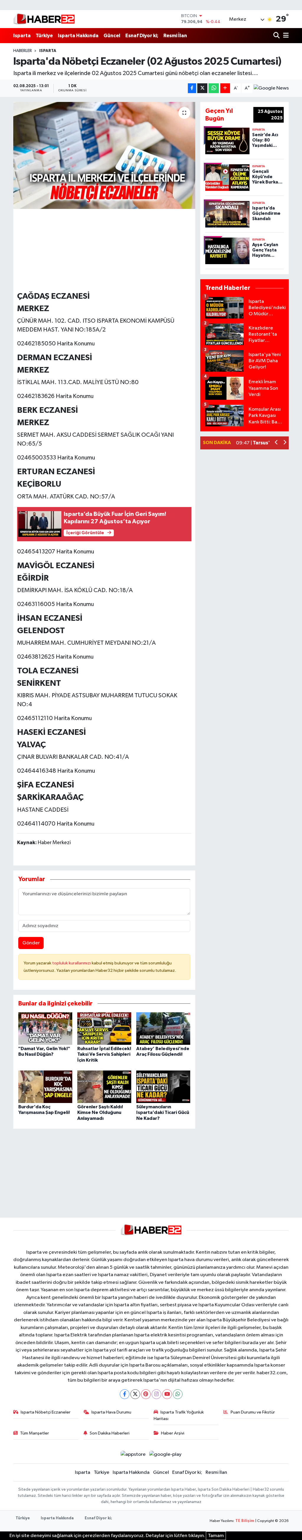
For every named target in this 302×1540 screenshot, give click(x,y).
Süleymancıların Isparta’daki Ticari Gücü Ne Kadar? (162, 1112)
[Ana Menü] (285, 35)
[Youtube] (167, 1394)
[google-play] (165, 1454)
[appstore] (133, 1454)
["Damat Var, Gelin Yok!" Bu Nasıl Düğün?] (45, 1028)
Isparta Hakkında (78, 35)
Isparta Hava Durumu (111, 1412)
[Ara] (277, 35)
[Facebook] (124, 1394)
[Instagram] (156, 1394)
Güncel (112, 35)
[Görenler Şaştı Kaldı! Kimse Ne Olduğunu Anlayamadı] (104, 1086)
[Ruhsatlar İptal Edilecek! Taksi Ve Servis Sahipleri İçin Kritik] (104, 1028)
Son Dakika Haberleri (109, 1433)
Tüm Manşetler (34, 1433)
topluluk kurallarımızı (72, 963)
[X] (135, 1394)
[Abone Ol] (271, 88)
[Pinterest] (146, 1394)
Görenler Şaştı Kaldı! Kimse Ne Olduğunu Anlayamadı (100, 1112)
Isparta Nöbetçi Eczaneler (45, 1412)
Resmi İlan (175, 35)
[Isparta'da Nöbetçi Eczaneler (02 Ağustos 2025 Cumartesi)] (104, 155)
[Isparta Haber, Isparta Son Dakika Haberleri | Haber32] (44, 19)
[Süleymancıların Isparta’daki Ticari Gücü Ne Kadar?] (163, 1086)
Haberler (22, 51)
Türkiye (44, 35)
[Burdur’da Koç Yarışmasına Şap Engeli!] (45, 1086)
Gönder (31, 943)
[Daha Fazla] (225, 88)
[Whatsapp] (178, 1394)
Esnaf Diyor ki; (141, 35)
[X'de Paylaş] (202, 88)
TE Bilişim (244, 1521)
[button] (276, 443)
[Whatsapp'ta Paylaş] (214, 88)
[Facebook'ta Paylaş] (192, 88)
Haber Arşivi (172, 1433)
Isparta (22, 35)
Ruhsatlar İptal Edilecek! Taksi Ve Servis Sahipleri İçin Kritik (104, 1054)
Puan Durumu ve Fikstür (253, 1412)
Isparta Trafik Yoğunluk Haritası (179, 1415)
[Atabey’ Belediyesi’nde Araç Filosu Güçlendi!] (163, 1028)
